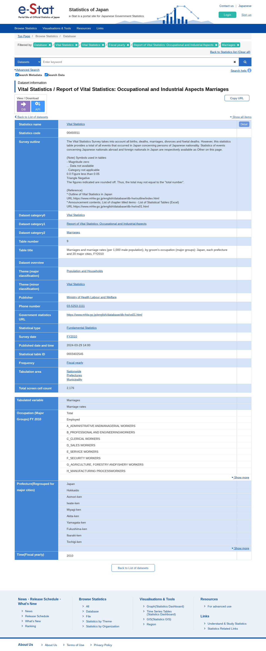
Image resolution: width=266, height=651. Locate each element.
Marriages (73, 232)
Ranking (30, 626)
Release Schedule (37, 616)
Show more (241, 477)
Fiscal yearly (75, 362)
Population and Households (85, 271)
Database (92, 611)
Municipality (74, 379)
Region (151, 624)
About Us (51, 645)
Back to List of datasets (32, 116)
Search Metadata (30, 74)
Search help (239, 70)
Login (227, 14)
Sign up (246, 14)
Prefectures (74, 375)
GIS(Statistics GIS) (159, 619)
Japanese (245, 5)
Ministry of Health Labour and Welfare (92, 297)
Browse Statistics (26, 28)
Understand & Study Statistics (227, 623)
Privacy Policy (103, 645)
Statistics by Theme (99, 621)
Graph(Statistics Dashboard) (165, 606)
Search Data (56, 74)
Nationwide (74, 371)
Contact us (226, 5)
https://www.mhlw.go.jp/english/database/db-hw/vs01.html (104, 314)
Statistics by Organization (102, 626)
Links (100, 28)
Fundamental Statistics (82, 327)
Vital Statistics (76, 124)
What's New (33, 621)
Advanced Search (27, 69)
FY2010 (72, 336)
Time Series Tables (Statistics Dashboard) (161, 613)
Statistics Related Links (223, 628)
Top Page (24, 36)
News (28, 611)
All (87, 606)
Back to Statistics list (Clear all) (230, 52)
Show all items (241, 116)
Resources (84, 28)
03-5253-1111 (76, 306)
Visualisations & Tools (57, 28)
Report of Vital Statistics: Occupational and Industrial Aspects (107, 223)
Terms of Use (75, 645)
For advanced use (220, 606)
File (88, 616)
